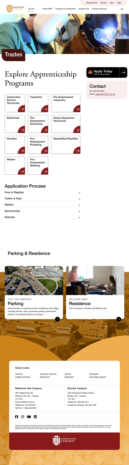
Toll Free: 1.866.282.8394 (25, 408)
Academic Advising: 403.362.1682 (82, 405)
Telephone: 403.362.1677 (78, 402)
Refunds (10, 217)
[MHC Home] (15, 8)
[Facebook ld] (16, 417)
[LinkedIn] (35, 417)
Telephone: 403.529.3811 (25, 405)
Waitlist (9, 205)
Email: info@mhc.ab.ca (24, 402)
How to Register (14, 192)
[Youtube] (29, 417)
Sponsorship (12, 211)
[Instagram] (22, 417)
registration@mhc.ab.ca (105, 94)
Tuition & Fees (13, 199)
